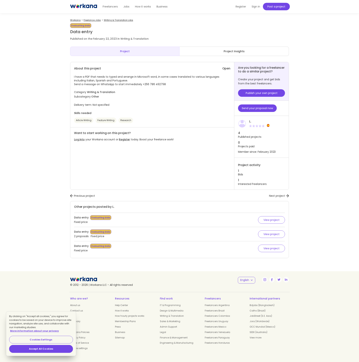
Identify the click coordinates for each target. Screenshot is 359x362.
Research (125, 120)
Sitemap (120, 337)
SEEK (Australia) (258, 332)
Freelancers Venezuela (217, 332)
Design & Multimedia (171, 310)
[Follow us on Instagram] (265, 279)
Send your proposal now (257, 108)
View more (255, 337)
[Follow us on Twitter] (279, 279)
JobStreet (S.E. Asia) (261, 315)
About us (75, 305)
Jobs (126, 6)
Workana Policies (80, 332)
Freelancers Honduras (217, 342)
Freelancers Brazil (215, 310)
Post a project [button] (276, 6)
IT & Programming (170, 305)
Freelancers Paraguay (217, 337)
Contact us (76, 310)
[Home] (83, 6)
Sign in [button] (256, 6)
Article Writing (83, 120)
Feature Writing (105, 120)
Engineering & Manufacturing (176, 342)
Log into (79, 139)
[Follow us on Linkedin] (286, 279)
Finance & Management (174, 337)
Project (125, 51)
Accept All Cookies (41, 349)
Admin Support (168, 326)
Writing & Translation (172, 315)
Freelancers (110, 6)
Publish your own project (261, 93)
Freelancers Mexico (215, 326)
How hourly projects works (129, 315)
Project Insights (234, 51)
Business (162, 6)
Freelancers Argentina (217, 305)
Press (118, 326)
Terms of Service (79, 342)
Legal (163, 332)
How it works (143, 6)
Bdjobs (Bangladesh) (262, 305)
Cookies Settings (41, 339)
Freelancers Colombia (217, 315)
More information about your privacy (34, 331)
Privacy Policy (77, 337)
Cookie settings (79, 348)
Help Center (121, 305)
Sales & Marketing (170, 321)
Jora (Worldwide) (259, 321)
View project (271, 220)
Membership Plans (125, 321)
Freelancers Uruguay (216, 321)
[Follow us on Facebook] (272, 279)
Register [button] (241, 6)
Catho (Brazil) (258, 310)
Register (124, 139)
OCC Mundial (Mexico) (262, 326)
